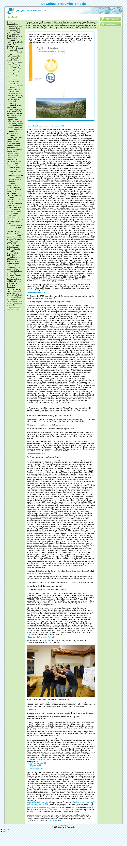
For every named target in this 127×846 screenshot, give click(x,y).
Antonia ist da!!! (36, 767)
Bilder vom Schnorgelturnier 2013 (41, 637)
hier (47, 425)
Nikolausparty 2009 (37, 769)
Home (5, 831)
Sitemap (6, 829)
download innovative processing (38, 802)
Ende (61, 820)
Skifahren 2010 (35, 765)
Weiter (55, 820)
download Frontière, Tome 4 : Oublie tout (54, 810)
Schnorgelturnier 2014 (36, 454)
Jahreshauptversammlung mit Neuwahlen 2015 (46, 126)
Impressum (64, 825)
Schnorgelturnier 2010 (38, 763)
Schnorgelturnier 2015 (36, 293)
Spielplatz (32, 709)
